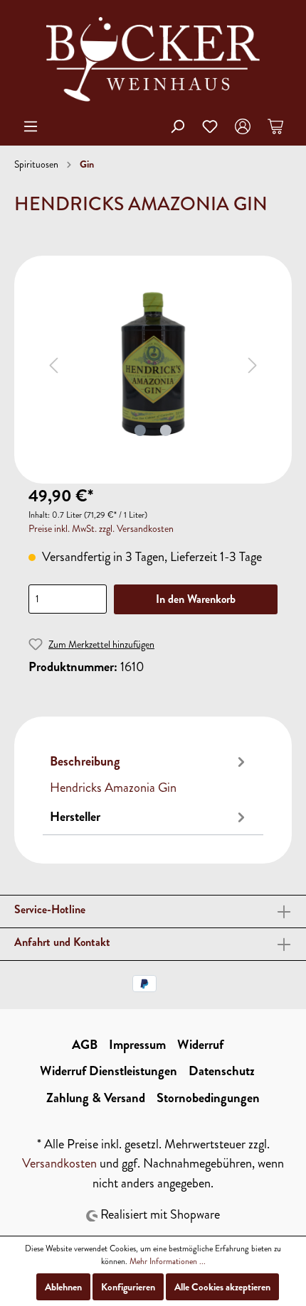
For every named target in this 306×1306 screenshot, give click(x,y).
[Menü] (30, 126)
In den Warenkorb (196, 599)
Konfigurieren (128, 1287)
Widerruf (200, 1044)
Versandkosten (59, 1163)
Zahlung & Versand (95, 1098)
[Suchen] (177, 126)
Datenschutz (222, 1071)
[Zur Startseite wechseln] (153, 59)
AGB (84, 1044)
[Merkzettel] (210, 126)
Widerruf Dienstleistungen (108, 1071)
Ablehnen (63, 1287)
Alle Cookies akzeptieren (222, 1287)
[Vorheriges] (53, 364)
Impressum (137, 1044)
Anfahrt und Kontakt (62, 942)
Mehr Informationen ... (168, 1261)
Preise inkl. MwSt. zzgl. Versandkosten (101, 528)
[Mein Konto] (242, 126)
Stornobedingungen (208, 1098)
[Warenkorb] (275, 126)
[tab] (149, 773)
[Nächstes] (252, 364)
